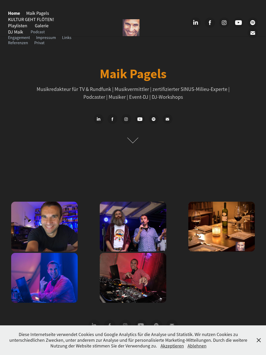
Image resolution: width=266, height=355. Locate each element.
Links (66, 37)
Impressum (46, 37)
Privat (39, 42)
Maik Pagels (37, 13)
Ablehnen (197, 346)
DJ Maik (15, 32)
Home (14, 13)
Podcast (38, 32)
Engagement (19, 37)
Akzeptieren (172, 346)
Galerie (42, 26)
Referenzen (18, 42)
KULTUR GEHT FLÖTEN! (31, 19)
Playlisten (17, 26)
